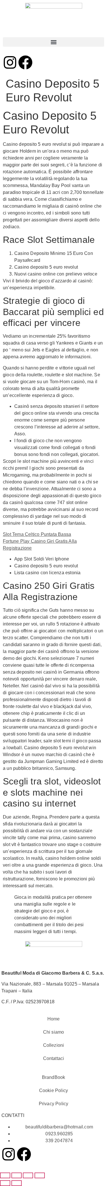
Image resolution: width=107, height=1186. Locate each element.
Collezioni (53, 1045)
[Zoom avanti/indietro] (5, 1175)
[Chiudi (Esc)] (40, 1175)
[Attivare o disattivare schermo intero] (16, 1175)
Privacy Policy (53, 1103)
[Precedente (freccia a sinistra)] (5, 1183)
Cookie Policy (53, 1090)
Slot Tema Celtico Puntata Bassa (37, 534)
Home (53, 1018)
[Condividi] (28, 1175)
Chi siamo (53, 1032)
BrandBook (53, 1077)
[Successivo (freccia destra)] (16, 1183)
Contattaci (53, 1058)
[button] (53, 42)
